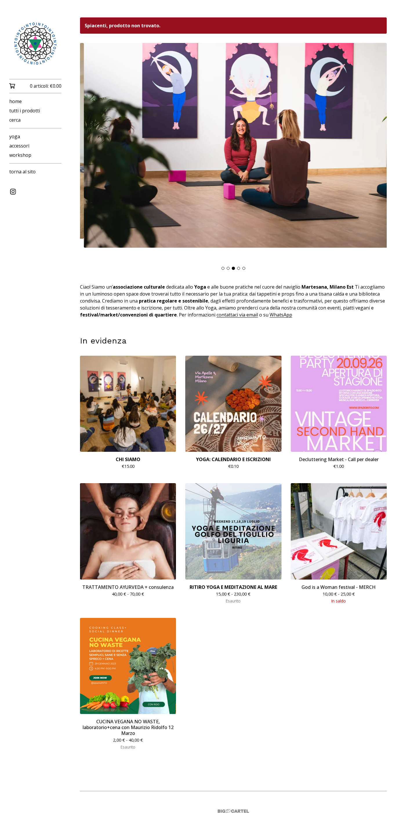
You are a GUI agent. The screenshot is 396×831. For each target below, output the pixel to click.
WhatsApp (281, 315)
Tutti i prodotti (24, 110)
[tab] (222, 268)
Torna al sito (22, 171)
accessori (19, 146)
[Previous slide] (88, 153)
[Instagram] (13, 191)
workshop (20, 155)
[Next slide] (378, 153)
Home (15, 101)
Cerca (15, 120)
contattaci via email (237, 315)
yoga (14, 136)
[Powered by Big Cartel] (233, 811)
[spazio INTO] (35, 43)
